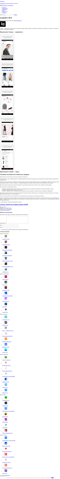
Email (1, 227)
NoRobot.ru (19, 20)
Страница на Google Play (5, 210)
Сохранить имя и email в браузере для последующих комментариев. (14, 229)
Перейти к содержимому (8, 5)
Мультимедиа (5, 8)
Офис (3, 10)
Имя (1, 225)
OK (52, 477)
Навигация (4, 9)
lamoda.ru (10, 209)
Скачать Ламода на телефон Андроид (14, 204)
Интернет (4, 7)
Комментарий (3, 223)
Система (4, 12)
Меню (1, 5)
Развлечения (4, 11)
